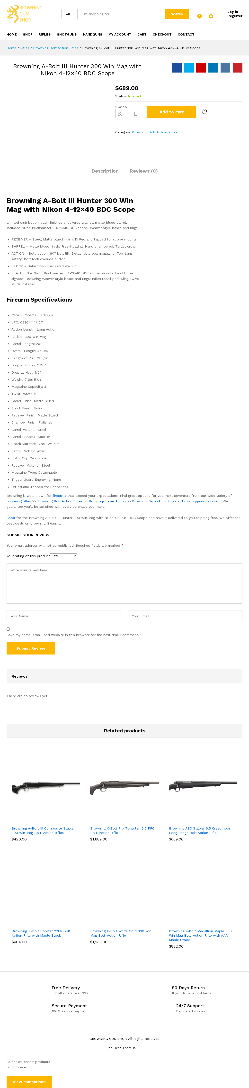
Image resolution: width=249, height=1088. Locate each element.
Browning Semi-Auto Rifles (154, 501)
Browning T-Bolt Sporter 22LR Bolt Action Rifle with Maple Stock (41, 933)
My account (119, 34)
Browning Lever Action (107, 501)
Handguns (92, 34)
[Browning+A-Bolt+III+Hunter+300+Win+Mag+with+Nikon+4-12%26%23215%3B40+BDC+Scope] (189, 68)
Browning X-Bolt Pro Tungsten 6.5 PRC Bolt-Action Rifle (122, 830)
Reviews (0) (144, 170)
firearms (59, 496)
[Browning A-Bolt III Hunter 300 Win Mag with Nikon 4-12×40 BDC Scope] (177, 68)
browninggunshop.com (200, 501)
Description (105, 170)
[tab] (105, 173)
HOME (12, 34)
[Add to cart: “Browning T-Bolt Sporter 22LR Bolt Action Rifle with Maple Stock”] (40, 923)
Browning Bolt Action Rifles (154, 132)
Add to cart (172, 111)
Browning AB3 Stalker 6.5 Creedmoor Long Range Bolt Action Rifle (199, 830)
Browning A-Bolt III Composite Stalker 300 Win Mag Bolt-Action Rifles (43, 830)
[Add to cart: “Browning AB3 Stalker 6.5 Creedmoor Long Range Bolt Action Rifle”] (197, 820)
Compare (218, 112)
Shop (28, 34)
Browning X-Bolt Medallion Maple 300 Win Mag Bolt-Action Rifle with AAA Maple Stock (200, 935)
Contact (186, 34)
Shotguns (67, 34)
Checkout (162, 34)
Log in (232, 12)
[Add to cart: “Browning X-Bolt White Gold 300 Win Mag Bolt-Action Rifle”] (118, 923)
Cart (142, 34)
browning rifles (19, 501)
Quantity (121, 106)
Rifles (45, 34)
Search (177, 14)
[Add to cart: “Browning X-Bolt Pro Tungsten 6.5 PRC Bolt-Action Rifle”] (118, 820)
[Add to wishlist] (205, 112)
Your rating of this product (28, 556)
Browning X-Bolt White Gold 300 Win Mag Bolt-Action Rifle (120, 933)
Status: (121, 96)
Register (234, 16)
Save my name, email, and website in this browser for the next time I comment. (73, 635)
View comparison (29, 1081)
